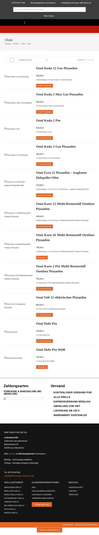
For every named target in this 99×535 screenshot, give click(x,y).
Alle (92, 60)
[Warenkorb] (44, 29)
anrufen (12, 454)
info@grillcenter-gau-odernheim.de (19, 476)
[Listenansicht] (12, 60)
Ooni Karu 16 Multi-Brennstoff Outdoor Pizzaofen (65, 237)
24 (88, 60)
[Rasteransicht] (7, 60)
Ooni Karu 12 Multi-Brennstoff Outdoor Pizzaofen (65, 206)
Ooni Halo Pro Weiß (50, 349)
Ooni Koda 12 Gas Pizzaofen (56, 68)
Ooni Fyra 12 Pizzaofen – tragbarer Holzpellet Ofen (61, 175)
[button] (72, 22)
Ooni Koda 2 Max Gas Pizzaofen (59, 94)
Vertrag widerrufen (49, 530)
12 (86, 60)
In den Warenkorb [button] (44, 85)
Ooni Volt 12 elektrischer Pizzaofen (61, 297)
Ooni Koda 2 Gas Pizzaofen (56, 146)
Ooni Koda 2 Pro (48, 120)
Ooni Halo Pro (46, 323)
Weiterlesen (42, 257)
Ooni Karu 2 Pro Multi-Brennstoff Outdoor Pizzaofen (60, 268)
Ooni (29, 44)
